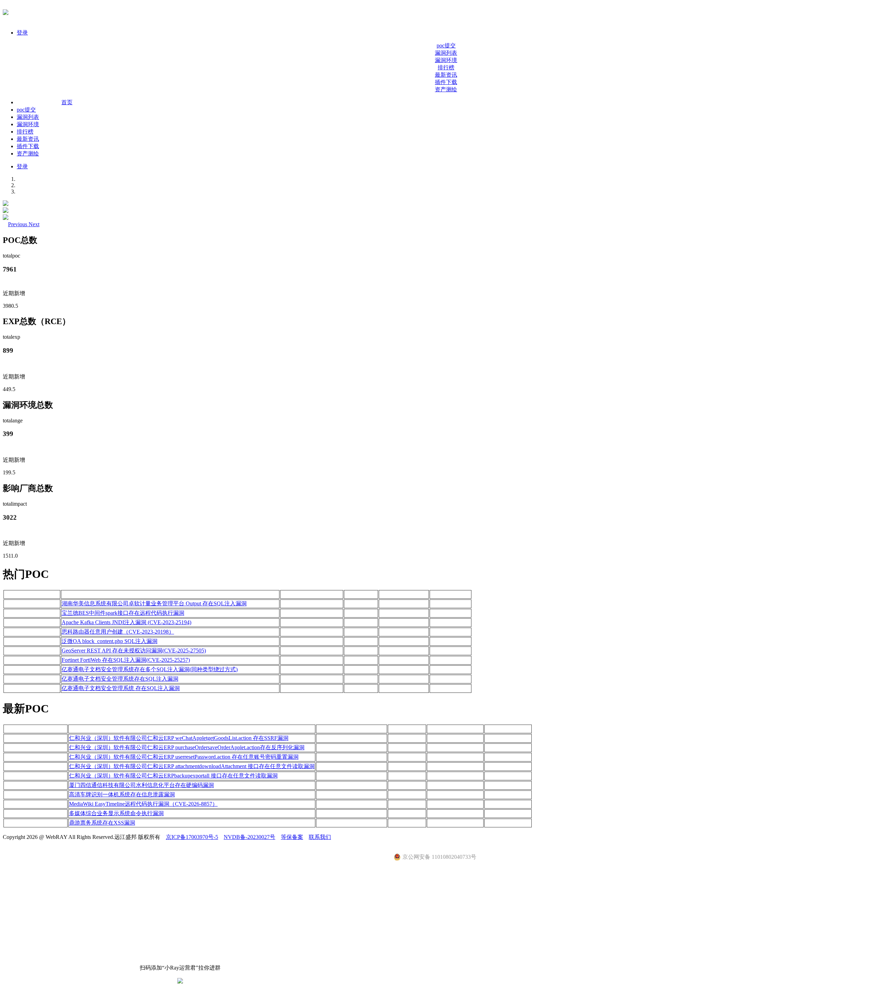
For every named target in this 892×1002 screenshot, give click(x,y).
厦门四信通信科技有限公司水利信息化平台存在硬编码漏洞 (141, 785)
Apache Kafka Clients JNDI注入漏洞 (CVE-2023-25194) (126, 622)
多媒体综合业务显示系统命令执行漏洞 (116, 813)
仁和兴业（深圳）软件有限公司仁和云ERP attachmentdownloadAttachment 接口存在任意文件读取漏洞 (192, 766)
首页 (66, 102)
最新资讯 (446, 75)
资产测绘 (446, 89)
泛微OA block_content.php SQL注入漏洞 (109, 641)
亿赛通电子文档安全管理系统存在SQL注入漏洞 (120, 679)
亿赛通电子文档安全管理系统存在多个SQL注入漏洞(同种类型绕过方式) (150, 669)
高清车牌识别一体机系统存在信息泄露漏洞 (122, 794)
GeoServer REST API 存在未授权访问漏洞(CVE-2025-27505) (134, 650)
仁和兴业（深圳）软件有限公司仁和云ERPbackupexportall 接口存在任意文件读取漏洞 (173, 776)
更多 (878, 708)
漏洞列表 (446, 53)
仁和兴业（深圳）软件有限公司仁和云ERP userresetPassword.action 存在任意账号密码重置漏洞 (184, 757)
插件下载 (446, 82)
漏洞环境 (446, 60)
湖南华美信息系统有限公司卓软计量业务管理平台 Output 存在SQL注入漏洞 (154, 603)
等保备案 (292, 837)
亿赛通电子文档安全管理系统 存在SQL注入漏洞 (121, 688)
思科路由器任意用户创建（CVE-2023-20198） (118, 632)
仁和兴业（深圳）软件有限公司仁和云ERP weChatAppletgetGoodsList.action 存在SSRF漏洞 (179, 738)
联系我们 (320, 837)
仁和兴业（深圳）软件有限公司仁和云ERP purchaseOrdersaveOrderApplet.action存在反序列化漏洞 (187, 747)
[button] (18, 224)
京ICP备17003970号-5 (192, 837)
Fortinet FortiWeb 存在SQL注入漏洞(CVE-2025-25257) (126, 660)
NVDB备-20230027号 (249, 837)
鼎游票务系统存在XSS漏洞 (102, 823)
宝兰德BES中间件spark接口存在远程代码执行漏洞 (123, 613)
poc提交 (446, 45)
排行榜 (446, 67)
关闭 (8, 995)
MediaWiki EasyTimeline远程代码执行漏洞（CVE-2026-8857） (143, 804)
